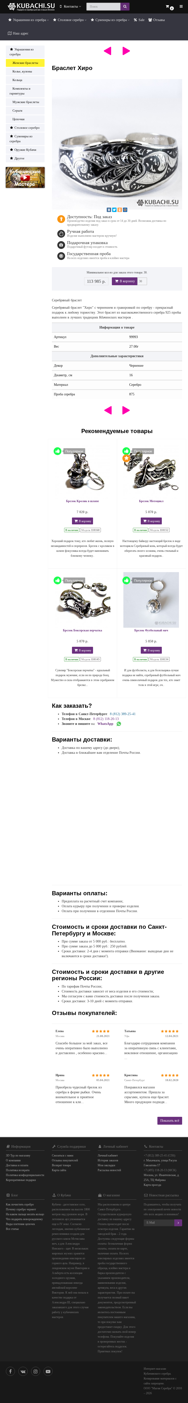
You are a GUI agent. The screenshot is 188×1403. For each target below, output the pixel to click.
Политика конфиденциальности (25, 1175)
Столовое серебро (71, 20)
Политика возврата (17, 1170)
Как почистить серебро (20, 1204)
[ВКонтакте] (109, 210)
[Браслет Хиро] (117, 144)
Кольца (17, 80)
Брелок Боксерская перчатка (82, 630)
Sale (141, 20)
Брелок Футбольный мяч (151, 630)
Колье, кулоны (22, 71)
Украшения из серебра (29, 20)
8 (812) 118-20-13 (106, 719)
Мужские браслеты (25, 102)
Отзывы (158, 20)
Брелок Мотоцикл (151, 501)
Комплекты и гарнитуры (20, 91)
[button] (169, 6)
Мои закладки (106, 1165)
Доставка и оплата (17, 1165)
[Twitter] (114, 210)
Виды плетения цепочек (20, 1224)
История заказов (108, 1160)
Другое (19, 158)
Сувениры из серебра (111, 20)
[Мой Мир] (125, 210)
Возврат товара (61, 1165)
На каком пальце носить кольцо (25, 1214)
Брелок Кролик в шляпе (82, 501)
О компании (13, 1160)
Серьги (17, 110)
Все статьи (12, 1229)
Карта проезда (152, 1185)
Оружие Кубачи (25, 150)
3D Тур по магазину (18, 1155)
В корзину (127, 281)
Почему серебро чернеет (21, 1209)
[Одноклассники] (120, 210)
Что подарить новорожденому (24, 1219)
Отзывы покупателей (65, 1160)
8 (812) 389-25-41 (123, 714)
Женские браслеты (25, 63)
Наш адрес (20, 33)
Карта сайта (59, 1170)
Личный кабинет (108, 1155)
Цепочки (18, 119)
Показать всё (169, 1120)
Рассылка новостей (109, 1170)
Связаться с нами (62, 1155)
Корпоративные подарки (21, 1180)
